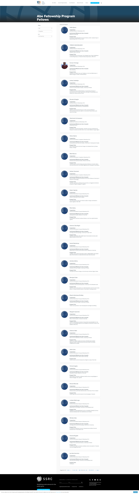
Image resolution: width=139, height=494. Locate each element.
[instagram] (100, 480)
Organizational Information (64, 486)
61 (84, 470)
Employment (74, 486)
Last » (98, 470)
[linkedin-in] (98, 480)
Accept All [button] (135, 492)
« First (68, 470)
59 (81, 470)
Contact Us (81, 486)
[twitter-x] (90, 480)
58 (79, 470)
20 (74, 470)
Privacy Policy (58, 492)
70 (89, 470)
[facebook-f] (93, 480)
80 (91, 470)
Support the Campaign (43, 489)
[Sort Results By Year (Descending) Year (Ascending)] (45, 36)
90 (92, 470)
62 (86, 470)
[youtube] (95, 480)
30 (76, 470)
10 (73, 470)
